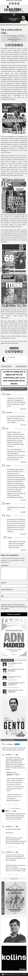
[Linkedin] (12, 45)
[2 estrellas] (12, 40)
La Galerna (13, 35)
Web (2, 596)
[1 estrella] (11, 40)
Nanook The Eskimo (12, 679)
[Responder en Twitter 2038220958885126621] (6, 804)
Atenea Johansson (7, 673)
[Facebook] (6, 45)
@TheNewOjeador (11, 813)
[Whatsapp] (18, 45)
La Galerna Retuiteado (16, 808)
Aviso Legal (12, 974)
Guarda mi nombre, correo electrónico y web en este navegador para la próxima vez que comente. (14, 606)
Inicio (3, 24)
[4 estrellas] (15, 40)
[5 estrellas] (16, 40)
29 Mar (14, 754)
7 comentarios (15, 37)
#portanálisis (9, 832)
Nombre (4, 582)
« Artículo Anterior (6, 366)
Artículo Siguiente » (21, 366)
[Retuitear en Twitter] (9, 808)
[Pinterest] (15, 45)
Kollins (7, 811)
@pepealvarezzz (20, 813)
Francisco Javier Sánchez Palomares (11, 687)
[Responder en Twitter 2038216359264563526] (6, 847)
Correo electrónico (7, 589)
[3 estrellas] (14, 40)
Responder (23, 408)
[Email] (21, 45)
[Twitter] (9, 45)
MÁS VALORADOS (21, 660)
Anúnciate (24, 974)
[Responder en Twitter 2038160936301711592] (6, 821)
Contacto (18, 974)
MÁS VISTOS (8, 660)
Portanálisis (10, 24)
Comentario (5, 565)
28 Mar (14, 852)
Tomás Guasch (11, 666)
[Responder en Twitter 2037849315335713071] (6, 875)
